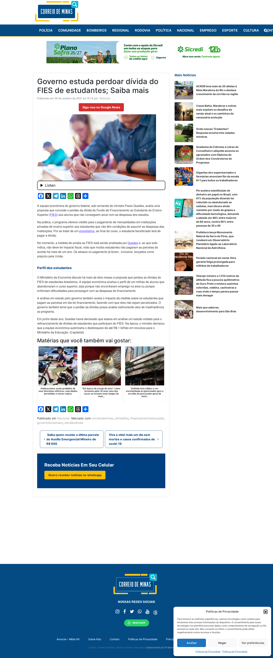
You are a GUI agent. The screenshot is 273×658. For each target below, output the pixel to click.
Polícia (46, 30)
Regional (120, 30)
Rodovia (142, 30)
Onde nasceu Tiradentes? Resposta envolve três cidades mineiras (215, 132)
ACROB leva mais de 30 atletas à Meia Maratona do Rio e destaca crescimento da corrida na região (217, 90)
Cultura (251, 30)
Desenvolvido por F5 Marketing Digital (165, 647)
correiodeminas (102, 418)
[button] (265, 611)
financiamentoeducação (147, 418)
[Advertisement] (172, 10)
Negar (222, 643)
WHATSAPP (138, 622)
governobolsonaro (50, 423)
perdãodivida (74, 423)
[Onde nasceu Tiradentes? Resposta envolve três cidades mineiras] (184, 133)
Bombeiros (97, 30)
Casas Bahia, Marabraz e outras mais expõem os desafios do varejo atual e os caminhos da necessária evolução (216, 111)
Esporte (230, 30)
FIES (53, 214)
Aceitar (192, 643)
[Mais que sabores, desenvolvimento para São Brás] (184, 309)
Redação (105, 98)
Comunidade (69, 30)
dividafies (122, 418)
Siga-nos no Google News (101, 107)
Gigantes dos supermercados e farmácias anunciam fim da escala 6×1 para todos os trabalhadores (217, 176)
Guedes (133, 243)
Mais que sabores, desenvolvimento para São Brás (216, 309)
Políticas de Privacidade (207, 651)
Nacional (185, 30)
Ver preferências (253, 643)
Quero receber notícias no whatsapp (75, 475)
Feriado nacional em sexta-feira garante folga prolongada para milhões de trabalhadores (216, 261)
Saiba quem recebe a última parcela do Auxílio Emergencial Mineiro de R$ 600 (72, 439)
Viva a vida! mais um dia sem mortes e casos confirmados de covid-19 (132, 439)
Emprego (208, 30)
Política (163, 30)
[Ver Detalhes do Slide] (136, 52)
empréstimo (87, 231)
